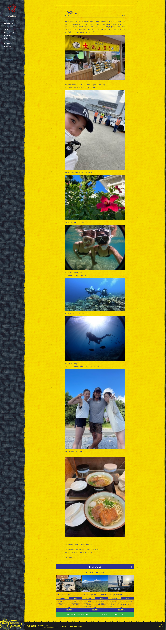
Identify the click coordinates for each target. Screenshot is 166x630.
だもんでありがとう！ (65, 595)
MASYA (123, 15)
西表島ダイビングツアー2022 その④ (112, 614)
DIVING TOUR (8, 36)
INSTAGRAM (7, 47)
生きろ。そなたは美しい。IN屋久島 (95, 595)
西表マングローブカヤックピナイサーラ (78, 614)
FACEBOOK (7, 43)
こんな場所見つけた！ (117, 595)
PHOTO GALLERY (9, 32)
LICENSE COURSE (9, 23)
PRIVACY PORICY (73, 626)
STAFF (6, 29)
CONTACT (80, 626)
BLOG (6, 39)
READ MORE (69, 610)
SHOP (6, 26)
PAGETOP (161, 626)
